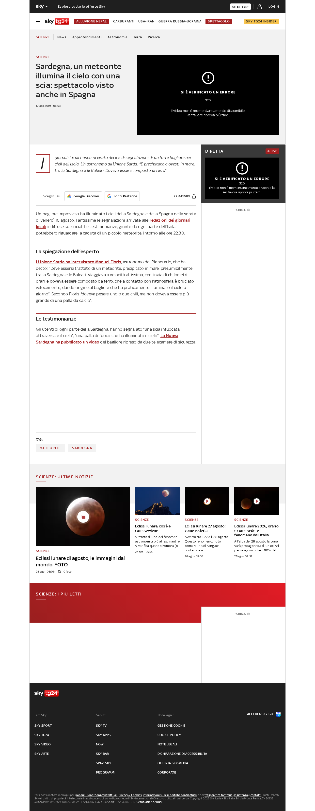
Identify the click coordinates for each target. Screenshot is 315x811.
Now (100, 744)
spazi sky (103, 763)
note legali (167, 744)
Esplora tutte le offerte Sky (81, 6)
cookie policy (169, 735)
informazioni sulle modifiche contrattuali (170, 795)
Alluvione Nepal (91, 21)
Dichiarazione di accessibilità (182, 754)
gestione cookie (171, 725)
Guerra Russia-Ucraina (180, 21)
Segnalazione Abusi (149, 802)
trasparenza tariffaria (218, 795)
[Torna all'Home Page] (57, 21)
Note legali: (166, 715)
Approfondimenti (87, 37)
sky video (42, 744)
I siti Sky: (40, 715)
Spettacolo (219, 21)
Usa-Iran (146, 21)
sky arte (41, 754)
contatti (256, 795)
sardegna (82, 448)
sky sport (43, 725)
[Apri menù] (38, 21)
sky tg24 (41, 735)
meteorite (50, 448)
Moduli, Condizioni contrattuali (96, 795)
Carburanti (123, 21)
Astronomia (117, 37)
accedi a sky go (260, 714)
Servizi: (101, 715)
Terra (137, 37)
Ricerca (154, 37)
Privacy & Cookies (130, 795)
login (273, 6)
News (61, 37)
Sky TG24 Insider (261, 21)
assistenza (241, 795)
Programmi (105, 772)
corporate (167, 772)
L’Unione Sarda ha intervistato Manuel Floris (78, 261)
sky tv (101, 725)
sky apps (103, 735)
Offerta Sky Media (173, 763)
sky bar (102, 754)
